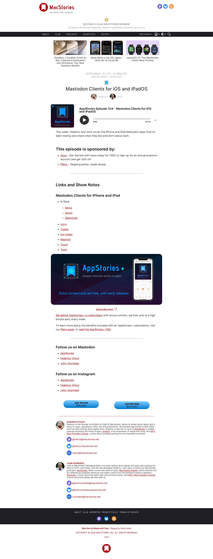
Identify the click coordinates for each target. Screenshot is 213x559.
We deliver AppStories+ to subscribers (79, 315)
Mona (68, 207)
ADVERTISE (95, 512)
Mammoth (71, 218)
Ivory (63, 224)
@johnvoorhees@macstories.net (89, 483)
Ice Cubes (66, 234)
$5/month (132, 405)
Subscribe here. (104, 309)
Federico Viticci (69, 358)
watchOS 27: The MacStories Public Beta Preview (143, 59)
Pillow (64, 164)
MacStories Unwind (128, 470)
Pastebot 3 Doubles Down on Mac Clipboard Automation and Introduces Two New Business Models (70, 61)
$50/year (81, 404)
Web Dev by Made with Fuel (95, 528)
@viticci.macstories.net (85, 446)
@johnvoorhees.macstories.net (89, 490)
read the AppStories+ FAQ (94, 329)
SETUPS (105, 34)
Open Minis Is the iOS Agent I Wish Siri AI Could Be (106, 59)
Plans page (67, 329)
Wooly (69, 212)
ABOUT (45, 34)
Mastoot (65, 239)
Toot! (63, 249)
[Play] (84, 120)
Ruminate (71, 475)
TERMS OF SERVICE (129, 512)
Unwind (106, 431)
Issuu (63, 155)
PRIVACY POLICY (110, 512)
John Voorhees (69, 363)
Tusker (64, 229)
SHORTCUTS (89, 34)
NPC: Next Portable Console (141, 475)
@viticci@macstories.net (85, 439)
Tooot (64, 244)
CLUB (57, 34)
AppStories (67, 353)
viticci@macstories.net (84, 453)
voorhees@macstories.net (86, 496)
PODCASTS (71, 34)
